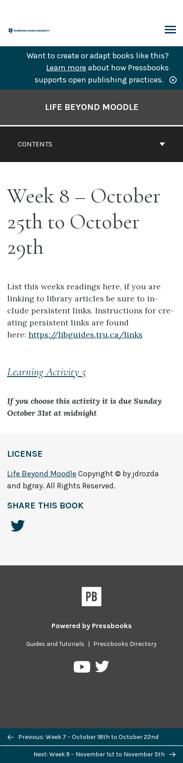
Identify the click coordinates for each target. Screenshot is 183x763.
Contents (35, 144)
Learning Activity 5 (46, 371)
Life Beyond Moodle (92, 107)
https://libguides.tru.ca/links (85, 334)
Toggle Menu (170, 30)
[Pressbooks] (92, 598)
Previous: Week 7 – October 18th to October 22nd (88, 737)
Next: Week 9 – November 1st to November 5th (99, 754)
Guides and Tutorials (55, 644)
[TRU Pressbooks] (29, 30)
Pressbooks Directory (125, 644)
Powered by (92, 625)
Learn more (66, 68)
